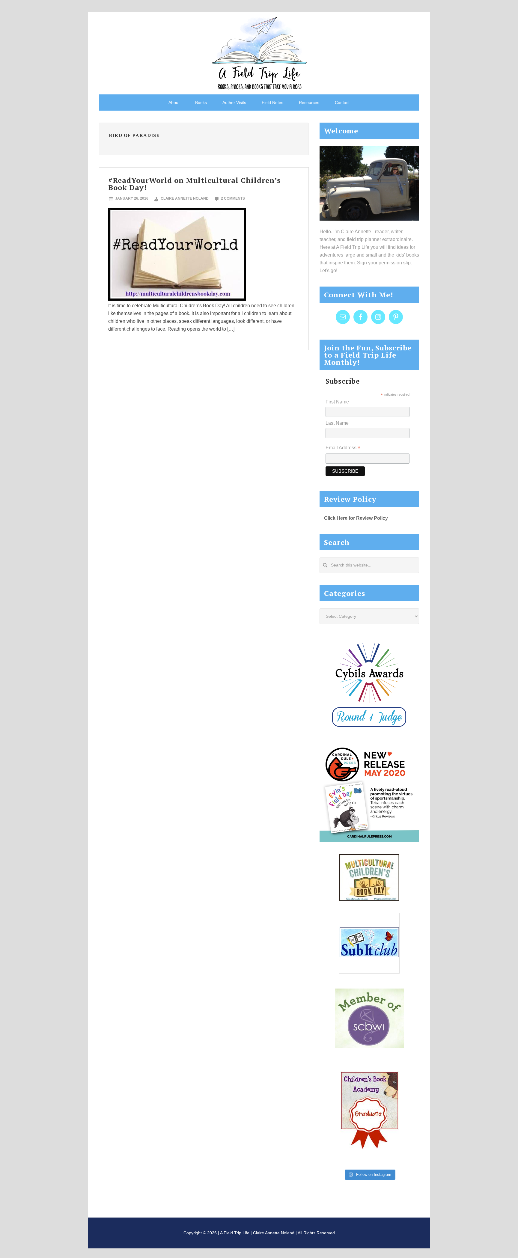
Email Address (343, 448)
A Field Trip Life (259, 52)
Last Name (337, 423)
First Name (337, 401)
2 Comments (233, 198)
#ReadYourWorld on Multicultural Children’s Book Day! (194, 183)
